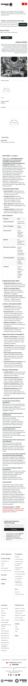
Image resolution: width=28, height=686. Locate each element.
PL (23, 4)
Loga (16, 631)
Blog (16, 635)
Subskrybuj (14, 529)
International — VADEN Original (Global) (14, 671)
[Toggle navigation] (26, 4)
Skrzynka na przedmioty (8, 510)
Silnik (2, 617)
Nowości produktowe (20, 620)
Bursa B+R (17, 592)
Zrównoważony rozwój (6, 570)
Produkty (5, 32)
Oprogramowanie (19, 660)
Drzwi (22, 508)
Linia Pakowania (18, 578)
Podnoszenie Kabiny (7, 508)
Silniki (3, 584)
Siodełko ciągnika (5, 620)
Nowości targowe (19, 617)
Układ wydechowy (5, 642)
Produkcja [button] (18, 554)
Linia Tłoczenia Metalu (20, 574)
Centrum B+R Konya (19, 594)
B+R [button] (16, 589)
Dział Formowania (19, 561)
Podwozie (3, 615)
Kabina (9, 32)
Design (5, 660)
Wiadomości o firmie (19, 608)
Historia (2, 563)
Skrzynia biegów (4, 622)
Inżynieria (17, 557)
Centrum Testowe (19, 559)
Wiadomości (19, 605)
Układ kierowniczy (5, 638)
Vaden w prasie (18, 613)
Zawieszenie (17, 508)
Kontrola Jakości (18, 585)
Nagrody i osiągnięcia (20, 610)
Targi (16, 626)
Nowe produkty (4, 608)
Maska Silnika (14, 32)
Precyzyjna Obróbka (19, 571)
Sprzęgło (3, 628)
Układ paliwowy (4, 640)
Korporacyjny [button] (5, 558)
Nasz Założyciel (4, 568)
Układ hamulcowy (5, 635)
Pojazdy (4, 579)
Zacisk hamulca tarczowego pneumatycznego (5, 646)
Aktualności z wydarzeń (20, 615)
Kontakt (4, 575)
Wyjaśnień (21, 533)
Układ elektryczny (5, 633)
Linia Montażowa (18, 576)
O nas (2, 566)
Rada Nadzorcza (5, 561)
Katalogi (17, 629)
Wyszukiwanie (23, 24)
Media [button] (17, 624)
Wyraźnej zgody (9, 536)
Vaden (1, 32)
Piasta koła (3, 613)
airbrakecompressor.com (14, 672)
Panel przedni (19, 510)
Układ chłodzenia (5, 631)
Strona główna (6, 554)
